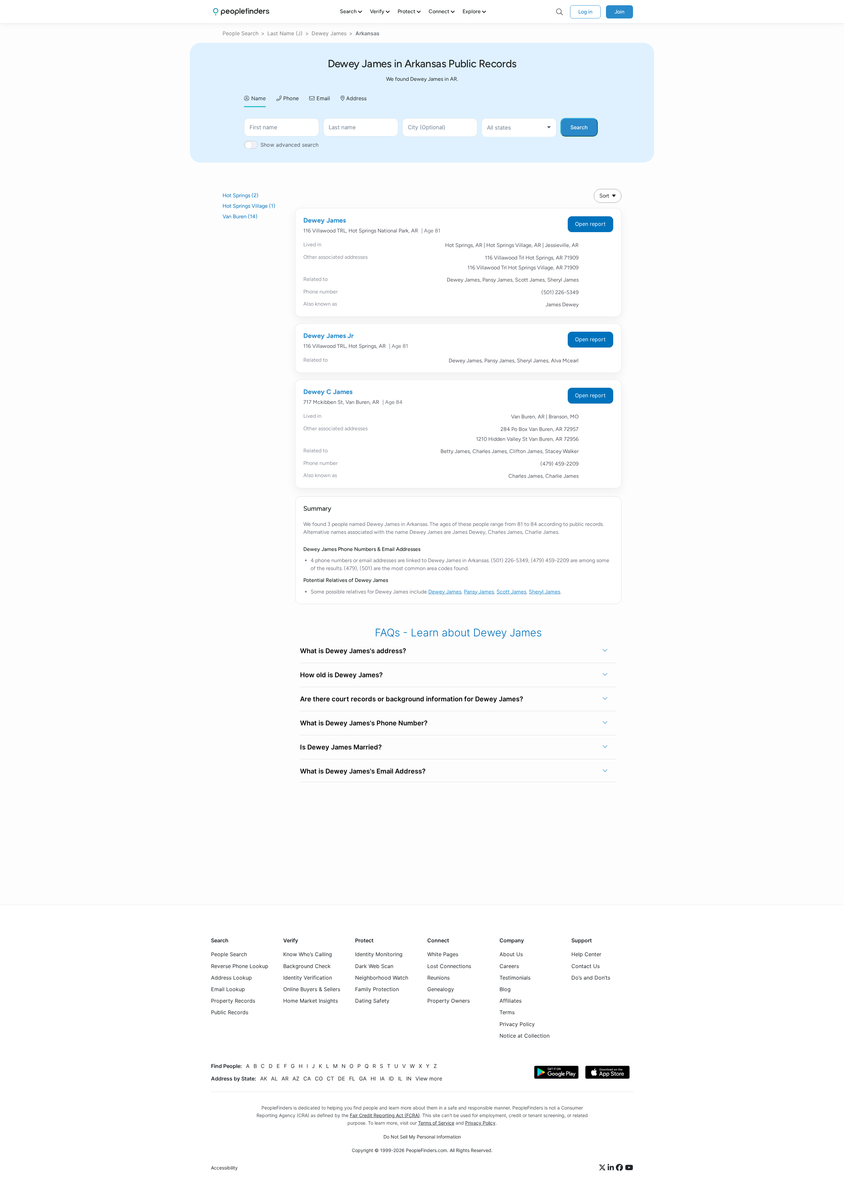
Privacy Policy (517, 1024)
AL (274, 1078)
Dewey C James (327, 392)
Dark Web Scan (374, 966)
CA (307, 1078)
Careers (509, 966)
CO (319, 1078)
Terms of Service (436, 1123)
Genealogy (440, 989)
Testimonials (514, 977)
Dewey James (329, 33)
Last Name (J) (285, 33)
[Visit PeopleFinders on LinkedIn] (612, 1168)
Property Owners (448, 1000)
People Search (240, 33)
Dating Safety (372, 1000)
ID (391, 1078)
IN (408, 1078)
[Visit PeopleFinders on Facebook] (620, 1168)
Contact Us (585, 966)
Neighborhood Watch (381, 977)
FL (352, 1078)
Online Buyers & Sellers (311, 989)
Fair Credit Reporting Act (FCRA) (385, 1115)
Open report (590, 224)
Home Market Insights (310, 1000)
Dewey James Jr (328, 336)
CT (330, 1078)
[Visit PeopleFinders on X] (603, 1168)
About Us (511, 954)
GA (363, 1078)
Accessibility (224, 1168)
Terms (507, 1012)
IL (400, 1078)
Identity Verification (307, 977)
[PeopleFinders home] (241, 11)
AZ (295, 1078)
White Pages (442, 954)
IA (382, 1078)
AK (263, 1078)
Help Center (586, 954)
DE (341, 1078)
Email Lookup (228, 989)
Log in (585, 12)
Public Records (229, 1012)
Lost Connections (449, 966)
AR (285, 1078)
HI (373, 1078)
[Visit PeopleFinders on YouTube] (629, 1168)
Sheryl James (544, 592)
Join (619, 12)
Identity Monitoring (379, 954)
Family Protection (377, 989)
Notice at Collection (524, 1035)
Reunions (438, 977)
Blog (505, 989)
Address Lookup (231, 977)
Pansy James (479, 592)
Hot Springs (240, 195)
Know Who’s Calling (307, 954)
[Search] (559, 12)
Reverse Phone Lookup (239, 966)
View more (428, 1078)
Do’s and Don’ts (590, 977)
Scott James (511, 592)
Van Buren (240, 216)
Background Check (307, 966)
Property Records (233, 1000)
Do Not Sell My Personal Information (422, 1137)
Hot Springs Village (249, 206)
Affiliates (510, 1000)
